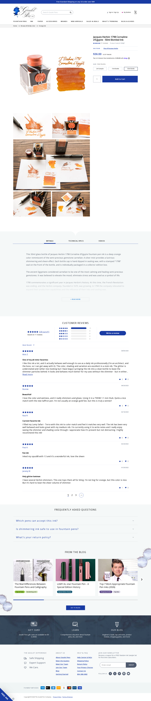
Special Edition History (64, 592)
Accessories (51, 21)
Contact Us (81, 671)
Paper (40, 21)
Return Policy (82, 664)
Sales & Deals (92, 21)
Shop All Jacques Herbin (110, 48)
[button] (63, 328)
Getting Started (62, 674)
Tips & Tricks (19, 592)
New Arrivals (77, 21)
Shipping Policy (83, 661)
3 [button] (75, 495)
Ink (31, 21)
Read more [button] (27, 374)
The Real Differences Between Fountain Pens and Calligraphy (31, 585)
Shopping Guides (106, 592)
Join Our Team (61, 667)
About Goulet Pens (63, 657)
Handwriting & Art (32, 592)
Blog (57, 671)
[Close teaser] (13, 699)
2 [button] (72, 495)
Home (15, 26)
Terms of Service (67, 697)
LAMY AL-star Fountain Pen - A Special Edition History (73, 585)
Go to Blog (75, 608)
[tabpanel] (75, 279)
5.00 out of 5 (44, 332)
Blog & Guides (127, 21)
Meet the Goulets (62, 661)
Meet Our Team (62, 664)
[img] (27, 351)
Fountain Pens (20, 21)
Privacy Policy (57, 697)
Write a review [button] (112, 333)
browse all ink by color (28, 26)
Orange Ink (42, 26)
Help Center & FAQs (84, 657)
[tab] (50, 242)
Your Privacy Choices (85, 667)
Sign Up (131, 665)
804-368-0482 (82, 674)
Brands (64, 21)
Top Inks (116, 592)
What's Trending (110, 21)
